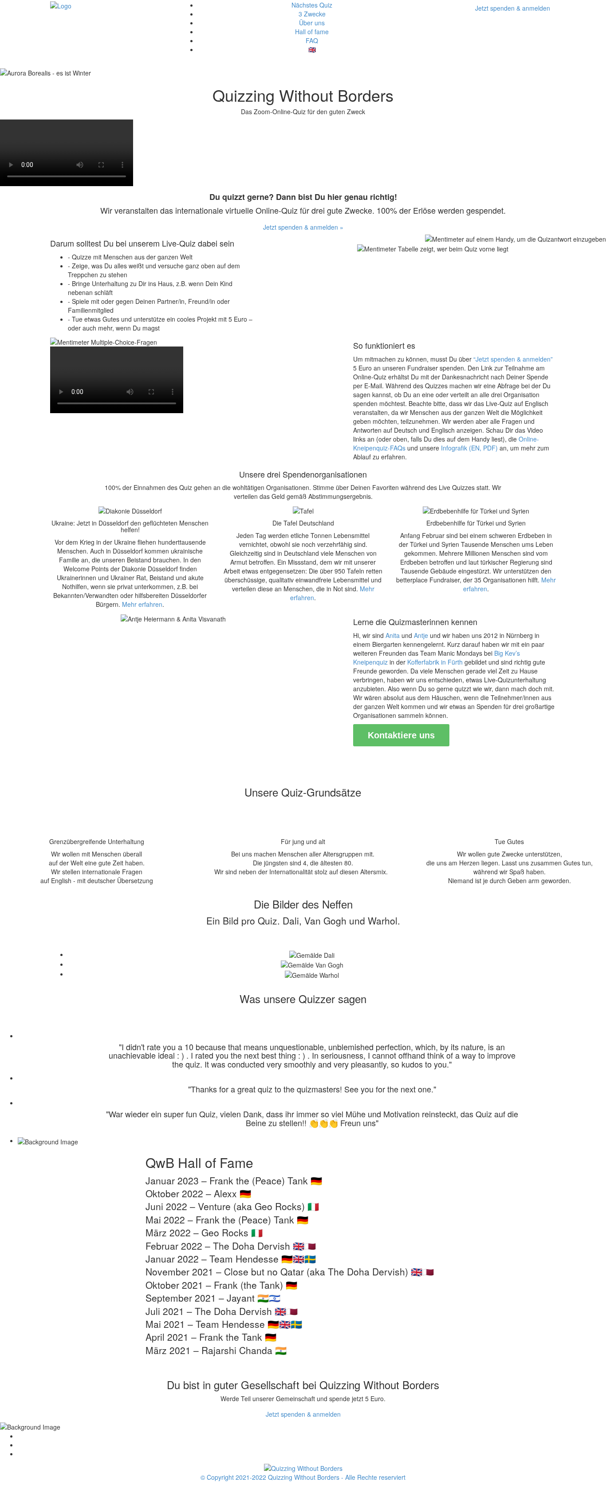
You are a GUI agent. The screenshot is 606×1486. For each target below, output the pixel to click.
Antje (421, 635)
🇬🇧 (312, 49)
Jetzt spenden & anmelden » (303, 227)
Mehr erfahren (142, 604)
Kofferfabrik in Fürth (435, 661)
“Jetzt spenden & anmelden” (513, 359)
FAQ (312, 40)
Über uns (312, 22)
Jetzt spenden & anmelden (512, 8)
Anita (393, 635)
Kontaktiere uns (401, 735)
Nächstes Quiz (311, 4)
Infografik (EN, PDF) (470, 447)
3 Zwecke (312, 13)
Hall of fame (312, 31)
